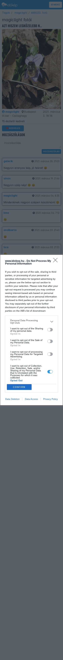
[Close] (56, 261)
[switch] (50, 329)
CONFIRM (19, 387)
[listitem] (31, 321)
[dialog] (31, 330)
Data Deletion (12, 399)
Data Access (31, 399)
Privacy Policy (50, 399)
